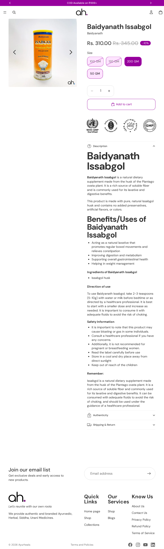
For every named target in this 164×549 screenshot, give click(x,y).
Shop (87, 518)
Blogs (111, 518)
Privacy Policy (141, 520)
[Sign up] (149, 473)
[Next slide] (72, 53)
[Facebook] (130, 544)
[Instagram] (138, 544)
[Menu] (5, 12)
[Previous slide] (13, 53)
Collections (91, 525)
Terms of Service (143, 533)
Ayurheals (24, 544)
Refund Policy (141, 526)
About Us (138, 506)
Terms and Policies (82, 544)
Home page (92, 511)
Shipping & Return (104, 425)
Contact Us (139, 513)
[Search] (14, 12)
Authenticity (100, 415)
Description (100, 146)
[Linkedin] (152, 544)
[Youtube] (145, 544)
